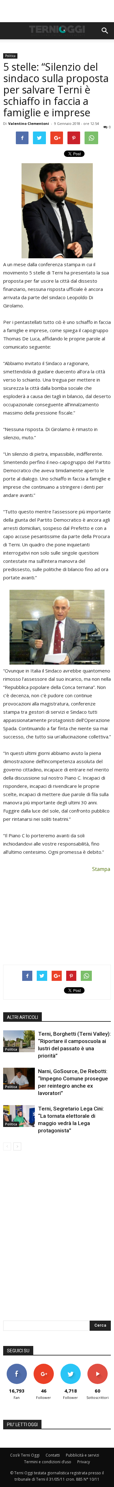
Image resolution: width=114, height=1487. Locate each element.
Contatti (53, 1455)
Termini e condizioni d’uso (47, 1461)
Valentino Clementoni (28, 123)
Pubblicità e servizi (82, 1455)
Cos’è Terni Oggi (25, 1455)
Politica (10, 56)
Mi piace (17, 1366)
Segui (43, 1366)
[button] (105, 30)
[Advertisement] (57, 11)
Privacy (83, 1461)
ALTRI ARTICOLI (22, 1017)
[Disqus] (57, 1240)
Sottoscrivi (97, 1366)
